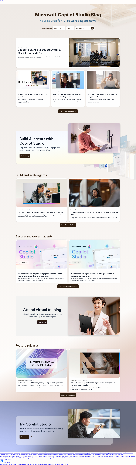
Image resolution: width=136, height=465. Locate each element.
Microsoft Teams (47, 456)
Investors (44, 458)
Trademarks (47, 464)
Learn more (34, 437)
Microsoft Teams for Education (50, 454)
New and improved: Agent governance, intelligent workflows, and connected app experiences (94, 275)
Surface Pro (3, 453)
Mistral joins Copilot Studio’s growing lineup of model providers (41, 383)
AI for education (120, 454)
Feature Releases (21, 380)
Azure (70, 456)
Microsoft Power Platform (36, 456)
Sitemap (14, 464)
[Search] (92, 28)
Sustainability (67, 458)
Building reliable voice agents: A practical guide (32, 95)
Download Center (95, 453)
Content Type (57, 28)
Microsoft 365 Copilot (56, 456)
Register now (42, 322)
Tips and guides (21, 46)
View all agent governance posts (68, 286)
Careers (14, 458)
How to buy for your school (77, 454)
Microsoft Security (10, 456)
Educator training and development (92, 454)
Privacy (28, 464)
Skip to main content (5, 0)
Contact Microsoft (21, 464)
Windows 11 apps (79, 453)
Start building (25, 156)
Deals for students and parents (108, 454)
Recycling (59, 464)
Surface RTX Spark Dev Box (30, 453)
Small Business (65, 456)
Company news (28, 458)
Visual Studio (9, 458)
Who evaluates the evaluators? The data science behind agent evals (67, 95)
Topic (68, 28)
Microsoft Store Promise (6, 454)
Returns (113, 453)
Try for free (24, 437)
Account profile (86, 453)
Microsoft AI (3, 456)
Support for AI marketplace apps (98, 456)
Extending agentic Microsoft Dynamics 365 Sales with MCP (40, 51)
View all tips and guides (68, 225)
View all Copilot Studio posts (68, 111)
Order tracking (118, 453)
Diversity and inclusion (52, 458)
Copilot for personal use (55, 453)
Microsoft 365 (26, 456)
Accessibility (61, 458)
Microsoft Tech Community (112, 456)
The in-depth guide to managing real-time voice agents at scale (40, 212)
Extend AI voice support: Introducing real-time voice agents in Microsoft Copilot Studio (93, 384)
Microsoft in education (26, 454)
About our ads (64, 464)
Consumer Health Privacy (6, 464)
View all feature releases (68, 395)
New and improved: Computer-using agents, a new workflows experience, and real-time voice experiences (40, 275)
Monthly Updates (21, 271)
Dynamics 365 (19, 456)
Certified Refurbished (128, 453)
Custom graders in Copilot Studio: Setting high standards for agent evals (94, 213)
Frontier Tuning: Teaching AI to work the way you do (102, 95)
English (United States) (5, 459)
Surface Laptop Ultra (19, 453)
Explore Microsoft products (67, 453)
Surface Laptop (9, 453)
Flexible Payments (16, 454)
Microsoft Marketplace (125, 456)
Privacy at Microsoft (37, 458)
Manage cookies (34, 464)
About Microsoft (20, 458)
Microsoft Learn (86, 456)
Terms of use (41, 464)
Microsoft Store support (105, 453)
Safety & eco (53, 464)
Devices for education (37, 454)
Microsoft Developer (77, 456)
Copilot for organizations (43, 453)
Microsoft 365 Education (64, 454)
